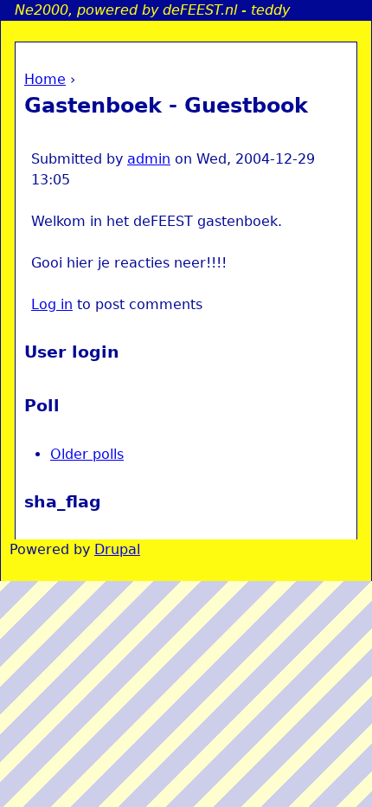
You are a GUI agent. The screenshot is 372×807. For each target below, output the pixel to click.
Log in (52, 304)
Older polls (87, 454)
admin (148, 159)
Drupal (117, 549)
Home (45, 79)
